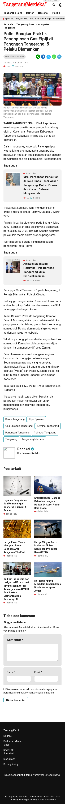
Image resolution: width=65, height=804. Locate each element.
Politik (56, 13)
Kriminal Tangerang (48, 425)
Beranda (8, 24)
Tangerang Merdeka (33, 439)
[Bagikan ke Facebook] (43, 57)
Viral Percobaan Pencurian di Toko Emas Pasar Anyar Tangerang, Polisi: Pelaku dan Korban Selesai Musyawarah (40, 185)
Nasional (43, 13)
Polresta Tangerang (45, 432)
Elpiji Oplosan (36, 419)
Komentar (15, 640)
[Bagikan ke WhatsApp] (54, 57)
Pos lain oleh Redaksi (28, 453)
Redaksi (7, 736)
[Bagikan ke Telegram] (59, 57)
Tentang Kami (11, 730)
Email (38, 672)
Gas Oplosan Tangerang (19, 425)
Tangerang (11, 439)
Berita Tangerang (15, 419)
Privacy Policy (10, 764)
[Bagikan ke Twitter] (48, 57)
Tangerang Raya (12, 13)
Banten (30, 13)
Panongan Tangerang (17, 432)
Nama (11, 672)
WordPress (50, 799)
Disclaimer (9, 759)
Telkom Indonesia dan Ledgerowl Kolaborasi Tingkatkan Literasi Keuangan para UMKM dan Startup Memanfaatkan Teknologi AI (16, 589)
